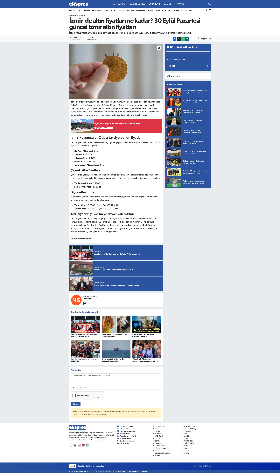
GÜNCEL (73, 10)
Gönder (76, 404)
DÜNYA (176, 10)
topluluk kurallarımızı (91, 411)
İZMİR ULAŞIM (188, 446)
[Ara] (209, 4)
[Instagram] (79, 445)
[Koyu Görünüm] (207, 10)
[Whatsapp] (87, 445)
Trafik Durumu (125, 433)
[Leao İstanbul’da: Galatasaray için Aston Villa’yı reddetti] (85, 324)
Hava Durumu (125, 429)
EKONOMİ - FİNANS (100, 10)
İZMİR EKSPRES (137, 4)
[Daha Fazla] (187, 39)
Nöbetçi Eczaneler (126, 426)
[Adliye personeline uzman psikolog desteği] (146, 324)
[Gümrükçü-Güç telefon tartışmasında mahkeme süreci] (146, 349)
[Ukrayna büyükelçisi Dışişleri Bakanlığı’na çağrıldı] (116, 349)
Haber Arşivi (124, 443)
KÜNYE (180, 4)
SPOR (121, 10)
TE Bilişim (207, 466)
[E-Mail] (85, 303)
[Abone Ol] (204, 38)
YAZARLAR (154, 4)
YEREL (186, 433)
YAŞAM (186, 451)
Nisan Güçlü (88, 298)
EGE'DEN (168, 4)
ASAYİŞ (114, 10)
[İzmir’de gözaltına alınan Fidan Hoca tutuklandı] (116, 324)
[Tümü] (208, 76)
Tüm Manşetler (125, 438)
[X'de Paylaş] (179, 39)
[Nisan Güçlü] (76, 300)
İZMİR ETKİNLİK (160, 446)
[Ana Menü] (209, 10)
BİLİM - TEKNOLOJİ (155, 10)
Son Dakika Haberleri (127, 441)
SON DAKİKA (119, 4)
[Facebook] (71, 445)
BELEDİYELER (84, 10)
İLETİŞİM (186, 453)
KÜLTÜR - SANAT (161, 448)
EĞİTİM (157, 441)
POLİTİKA (130, 10)
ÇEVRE (168, 10)
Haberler (72, 15)
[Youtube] (83, 445)
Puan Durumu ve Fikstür (128, 436)
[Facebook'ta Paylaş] (174, 39)
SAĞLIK (186, 436)
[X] (75, 445)
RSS (73, 466)
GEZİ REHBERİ (187, 10)
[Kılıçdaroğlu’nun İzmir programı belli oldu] (85, 349)
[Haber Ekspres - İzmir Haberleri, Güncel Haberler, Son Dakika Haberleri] (78, 4)
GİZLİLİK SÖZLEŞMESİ (162, 453)
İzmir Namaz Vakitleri (127, 431)
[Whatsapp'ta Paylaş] (183, 39)
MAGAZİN (140, 10)
